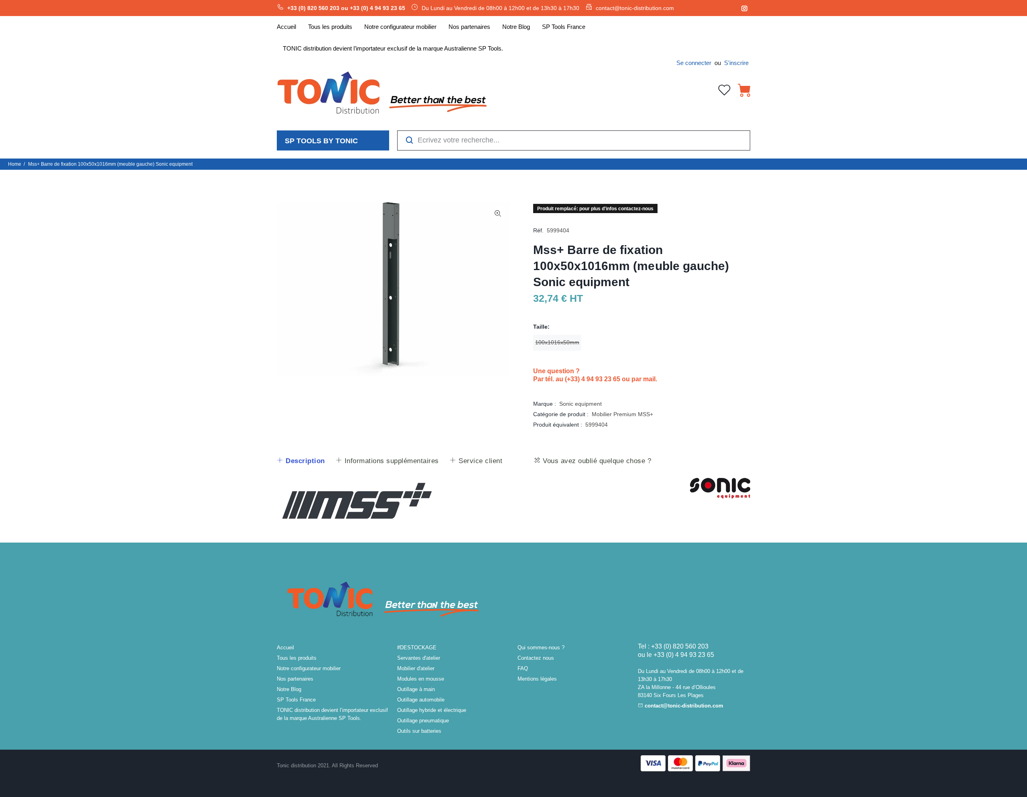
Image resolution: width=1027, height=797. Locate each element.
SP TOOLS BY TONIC (321, 141)
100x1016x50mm (557, 342)
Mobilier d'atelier (415, 668)
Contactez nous (536, 658)
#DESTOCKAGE (416, 648)
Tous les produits (297, 658)
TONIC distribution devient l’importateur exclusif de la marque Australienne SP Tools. (332, 714)
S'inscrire (736, 62)
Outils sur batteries (419, 731)
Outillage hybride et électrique (431, 710)
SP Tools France (296, 700)
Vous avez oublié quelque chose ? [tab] (596, 461)
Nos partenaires (295, 679)
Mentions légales (537, 679)
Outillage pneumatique (423, 721)
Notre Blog (289, 689)
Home (14, 164)
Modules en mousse (420, 679)
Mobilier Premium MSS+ (622, 414)
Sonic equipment (580, 404)
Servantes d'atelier (418, 658)
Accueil (285, 648)
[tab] (300, 461)
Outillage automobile (420, 700)
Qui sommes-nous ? (541, 648)
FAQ (523, 668)
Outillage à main (416, 689)
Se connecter (693, 62)
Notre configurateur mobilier (309, 668)
